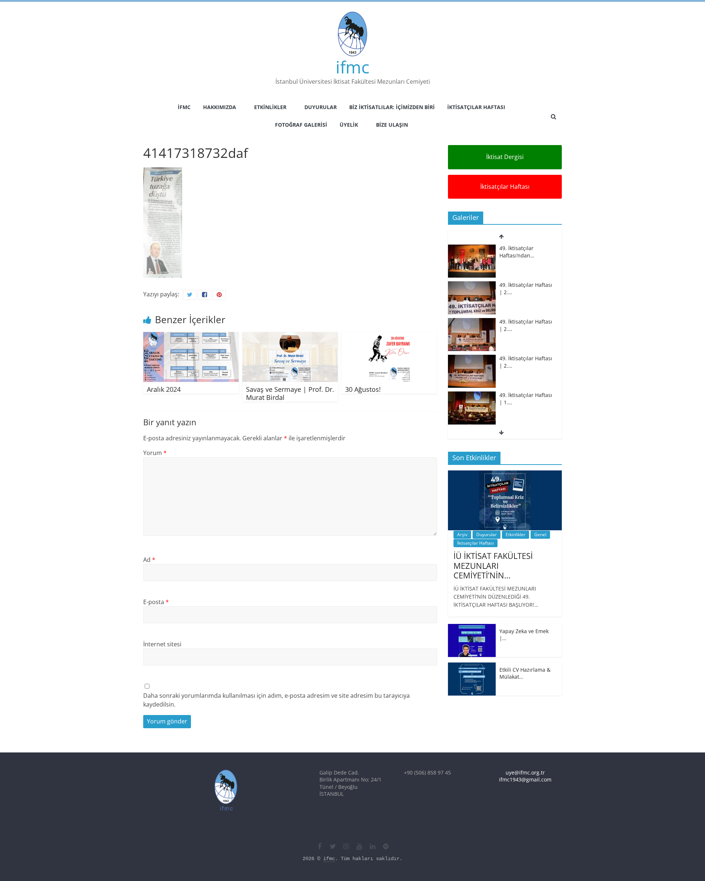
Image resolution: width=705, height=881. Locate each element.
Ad (149, 560)
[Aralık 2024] (191, 336)
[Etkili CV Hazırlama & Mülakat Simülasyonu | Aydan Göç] (472, 666)
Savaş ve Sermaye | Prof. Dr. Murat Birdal (290, 393)
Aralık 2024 (164, 389)
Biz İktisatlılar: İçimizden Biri (392, 107)
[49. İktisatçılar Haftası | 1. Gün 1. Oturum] (472, 395)
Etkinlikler (270, 107)
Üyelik (349, 124)
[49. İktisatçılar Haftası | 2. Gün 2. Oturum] (472, 285)
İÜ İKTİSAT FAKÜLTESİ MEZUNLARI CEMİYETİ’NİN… (493, 565)
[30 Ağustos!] (389, 336)
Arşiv (462, 534)
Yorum (155, 453)
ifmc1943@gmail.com (525, 779)
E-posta (156, 602)
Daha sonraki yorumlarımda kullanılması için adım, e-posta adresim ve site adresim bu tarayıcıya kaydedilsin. (276, 700)
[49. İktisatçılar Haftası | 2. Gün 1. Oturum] (472, 321)
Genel (540, 534)
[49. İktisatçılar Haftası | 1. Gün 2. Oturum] (472, 358)
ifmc (352, 66)
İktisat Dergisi (505, 157)
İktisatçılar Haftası (476, 107)
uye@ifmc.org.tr (525, 772)
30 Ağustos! (363, 389)
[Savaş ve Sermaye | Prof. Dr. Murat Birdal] (290, 336)
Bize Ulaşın (392, 124)
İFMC (184, 107)
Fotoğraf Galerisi (301, 124)
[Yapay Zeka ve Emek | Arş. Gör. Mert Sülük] (472, 627)
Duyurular (320, 107)
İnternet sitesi (162, 644)
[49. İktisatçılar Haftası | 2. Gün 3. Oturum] (472, 248)
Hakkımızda (219, 107)
